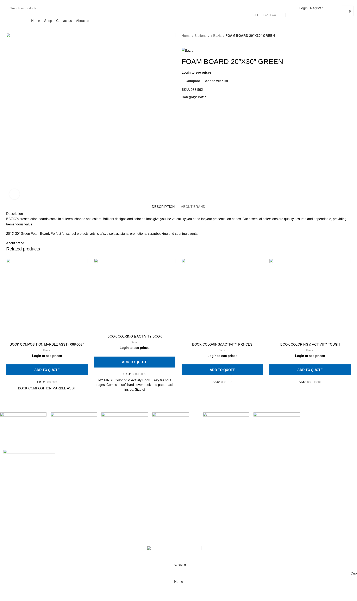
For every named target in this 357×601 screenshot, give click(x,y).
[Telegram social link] (204, 106)
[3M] (276, 429)
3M (187, 468)
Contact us (100, 460)
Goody (189, 499)
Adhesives (189, 460)
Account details (312, 468)
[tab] (163, 206)
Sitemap (247, 491)
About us (98, 468)
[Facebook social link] (185, 106)
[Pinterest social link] (194, 106)
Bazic (217, 35)
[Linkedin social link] (199, 106)
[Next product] (192, 42)
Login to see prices (197, 72)
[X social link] (189, 106)
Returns (247, 468)
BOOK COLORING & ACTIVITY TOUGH (310, 344)
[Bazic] (226, 417)
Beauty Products (194, 483)
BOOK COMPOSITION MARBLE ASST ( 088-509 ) (47, 344)
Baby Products (192, 476)
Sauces (190, 514)
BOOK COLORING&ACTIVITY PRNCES (222, 344)
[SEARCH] (290, 8)
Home (186, 35)
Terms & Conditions (255, 476)
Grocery (187, 507)
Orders (306, 460)
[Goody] (124, 428)
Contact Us (249, 483)
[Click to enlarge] (14, 194)
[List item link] (44, 505)
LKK (191, 522)
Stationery (202, 35)
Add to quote (47, 370)
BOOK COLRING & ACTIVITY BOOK (134, 336)
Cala (188, 491)
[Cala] (175, 431)
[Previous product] (184, 42)
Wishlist (306, 476)
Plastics (187, 545)
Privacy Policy (251, 460)
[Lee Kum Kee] (74, 429)
